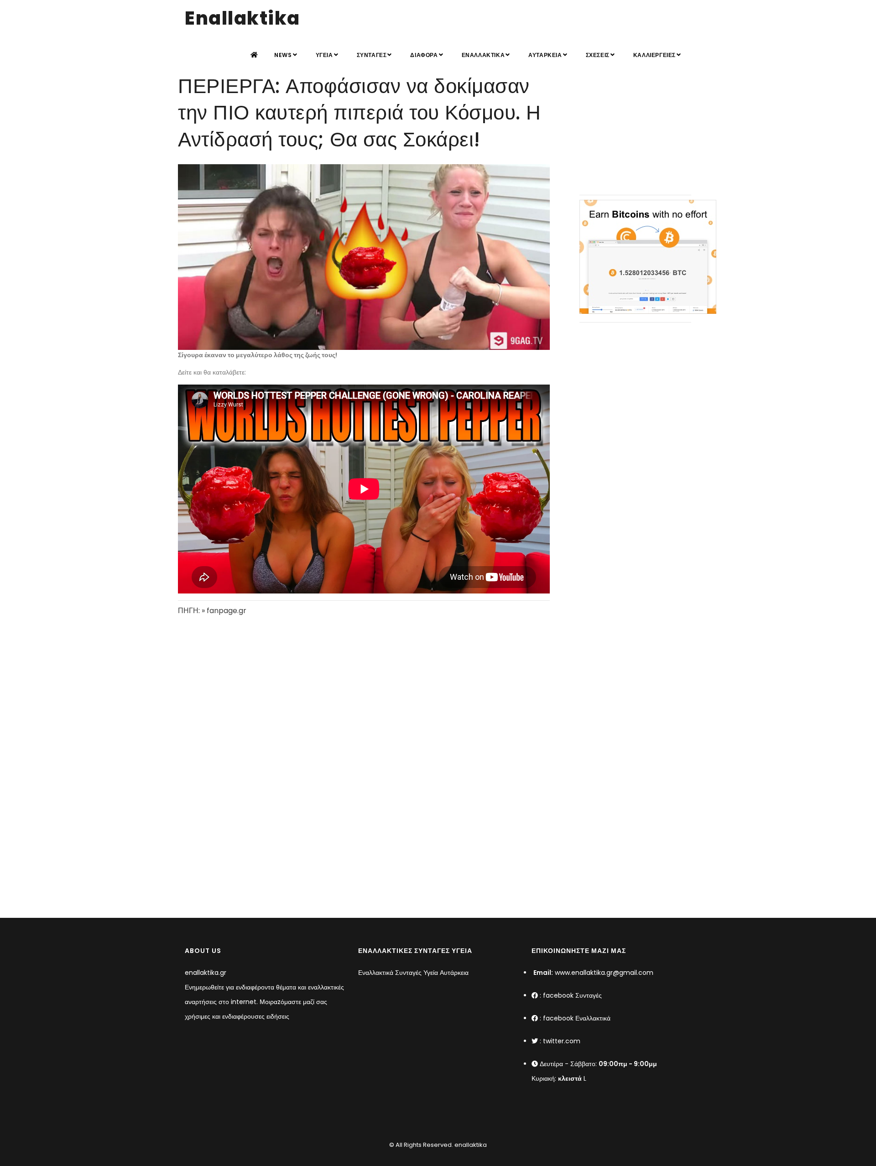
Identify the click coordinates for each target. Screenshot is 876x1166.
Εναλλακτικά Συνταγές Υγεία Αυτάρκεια (413, 972)
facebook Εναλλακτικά (576, 1018)
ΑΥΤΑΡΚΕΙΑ (545, 55)
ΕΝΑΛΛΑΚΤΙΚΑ (483, 55)
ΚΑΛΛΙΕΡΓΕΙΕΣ (654, 55)
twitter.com (561, 1041)
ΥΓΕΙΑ (324, 55)
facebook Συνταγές (572, 995)
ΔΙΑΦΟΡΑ (424, 55)
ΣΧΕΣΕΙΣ (598, 55)
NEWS (283, 55)
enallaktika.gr (205, 972)
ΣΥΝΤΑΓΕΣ (372, 55)
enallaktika (470, 1144)
